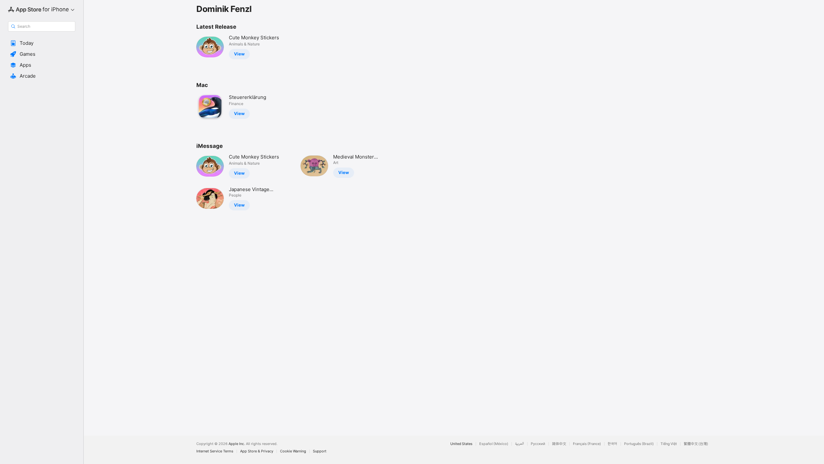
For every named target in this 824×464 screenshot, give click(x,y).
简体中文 (559, 444)
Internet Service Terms (214, 451)
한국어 (612, 444)
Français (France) (587, 444)
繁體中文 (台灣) (696, 444)
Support (319, 451)
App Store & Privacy (256, 451)
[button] (41, 43)
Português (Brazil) (639, 444)
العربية (519, 444)
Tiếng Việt (668, 444)
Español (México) (493, 444)
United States (461, 444)
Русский (538, 444)
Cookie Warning (293, 451)
